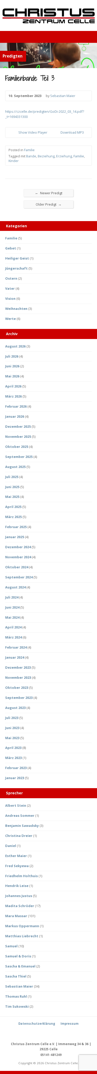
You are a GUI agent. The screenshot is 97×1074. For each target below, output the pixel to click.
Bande (31, 156)
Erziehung (64, 156)
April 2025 (13, 506)
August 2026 (15, 346)
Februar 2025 (16, 526)
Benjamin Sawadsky (22, 825)
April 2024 (13, 627)
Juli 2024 (11, 597)
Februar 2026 (16, 406)
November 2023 (18, 677)
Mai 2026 (12, 376)
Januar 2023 (14, 778)
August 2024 (15, 587)
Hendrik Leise (16, 885)
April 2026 (13, 386)
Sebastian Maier (62, 95)
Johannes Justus (18, 895)
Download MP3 (72, 132)
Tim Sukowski (17, 1006)
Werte (10, 318)
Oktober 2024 (16, 567)
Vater (10, 288)
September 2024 (19, 577)
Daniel (10, 845)
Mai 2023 (12, 738)
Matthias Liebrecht (21, 936)
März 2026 (13, 396)
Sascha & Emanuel (20, 966)
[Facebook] (42, 1033)
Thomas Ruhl (16, 996)
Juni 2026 (12, 366)
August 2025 (15, 466)
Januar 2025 (14, 537)
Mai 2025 (12, 496)
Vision (10, 298)
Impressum (70, 1023)
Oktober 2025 (16, 446)
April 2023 (13, 747)
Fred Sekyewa (17, 865)
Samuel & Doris (18, 956)
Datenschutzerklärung (36, 1023)
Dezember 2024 (18, 547)
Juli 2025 (11, 476)
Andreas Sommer (19, 815)
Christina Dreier (18, 835)
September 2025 (19, 456)
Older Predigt (49, 204)
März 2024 (13, 637)
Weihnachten (16, 308)
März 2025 (13, 516)
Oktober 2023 (16, 687)
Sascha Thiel (15, 976)
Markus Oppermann (22, 926)
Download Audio (56, 132)
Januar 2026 (14, 416)
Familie (29, 150)
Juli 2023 (11, 717)
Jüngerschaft (16, 268)
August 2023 (15, 707)
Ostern (11, 278)
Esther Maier (16, 855)
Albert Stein (15, 805)
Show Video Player (14, 132)
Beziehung (46, 156)
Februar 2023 (16, 767)
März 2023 (13, 757)
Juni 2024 (12, 607)
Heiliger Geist (17, 258)
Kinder (14, 160)
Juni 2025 (12, 486)
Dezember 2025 (18, 426)
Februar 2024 (16, 647)
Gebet (10, 248)
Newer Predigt (48, 192)
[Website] (54, 1033)
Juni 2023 (12, 727)
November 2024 (18, 557)
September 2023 (19, 697)
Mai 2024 (12, 617)
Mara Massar (16, 916)
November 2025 (18, 436)
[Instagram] (48, 1033)
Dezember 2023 (18, 667)
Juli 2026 (11, 356)
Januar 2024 (14, 657)
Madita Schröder (19, 905)
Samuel (11, 946)
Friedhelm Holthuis (21, 876)
